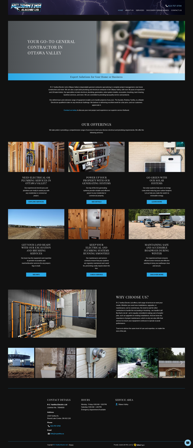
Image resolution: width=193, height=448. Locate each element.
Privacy (71, 445)
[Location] (116, 404)
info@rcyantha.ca (57, 434)
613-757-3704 (175, 6)
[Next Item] (181, 363)
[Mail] (48, 433)
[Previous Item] (11, 363)
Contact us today (70, 110)
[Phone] (166, 6)
